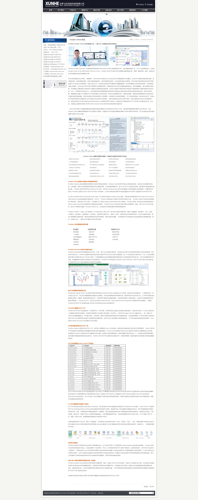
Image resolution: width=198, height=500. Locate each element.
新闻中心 (85, 10)
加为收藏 (150, 4)
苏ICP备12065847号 (83, 493)
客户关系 (120, 10)
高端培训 (132, 10)
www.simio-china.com (56, 74)
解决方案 (97, 10)
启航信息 (100, 493)
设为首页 (141, 4)
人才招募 (144, 10)
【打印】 (152, 486)
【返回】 (146, 486)
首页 (50, 10)
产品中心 (73, 10)
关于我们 (61, 10)
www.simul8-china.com (57, 71)
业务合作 (108, 10)
